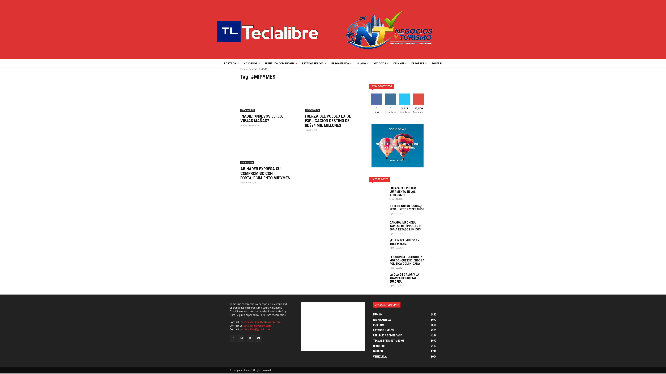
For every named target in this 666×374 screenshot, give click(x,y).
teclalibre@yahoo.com (257, 325)
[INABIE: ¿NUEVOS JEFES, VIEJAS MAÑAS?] (268, 98)
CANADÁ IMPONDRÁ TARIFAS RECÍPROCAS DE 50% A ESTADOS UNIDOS (406, 226)
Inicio (243, 69)
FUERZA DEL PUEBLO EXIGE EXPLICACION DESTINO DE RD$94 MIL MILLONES (328, 121)
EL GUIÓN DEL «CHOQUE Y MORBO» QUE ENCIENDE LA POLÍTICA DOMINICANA (407, 260)
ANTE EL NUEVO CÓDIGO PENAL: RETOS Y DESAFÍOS (407, 207)
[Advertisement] (333, 326)
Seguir (390, 94)
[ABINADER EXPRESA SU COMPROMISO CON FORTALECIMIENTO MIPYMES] (268, 150)
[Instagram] (241, 338)
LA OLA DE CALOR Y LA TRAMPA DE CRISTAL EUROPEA (404, 278)
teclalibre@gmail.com (257, 329)
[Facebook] (233, 338)
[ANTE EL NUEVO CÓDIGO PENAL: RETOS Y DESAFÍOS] (378, 210)
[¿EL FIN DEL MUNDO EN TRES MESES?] (378, 245)
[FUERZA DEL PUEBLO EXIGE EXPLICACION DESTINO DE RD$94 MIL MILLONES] (333, 98)
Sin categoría (247, 163)
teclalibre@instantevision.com (262, 322)
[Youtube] (258, 338)
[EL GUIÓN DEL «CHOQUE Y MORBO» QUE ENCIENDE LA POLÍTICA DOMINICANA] (378, 261)
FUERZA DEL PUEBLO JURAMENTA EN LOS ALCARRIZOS (403, 191)
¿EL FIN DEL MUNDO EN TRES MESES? (404, 242)
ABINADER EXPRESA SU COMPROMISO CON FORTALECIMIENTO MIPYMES (265, 173)
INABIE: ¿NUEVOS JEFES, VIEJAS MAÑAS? (261, 118)
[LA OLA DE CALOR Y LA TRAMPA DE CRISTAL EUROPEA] (378, 279)
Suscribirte (418, 94)
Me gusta (376, 94)
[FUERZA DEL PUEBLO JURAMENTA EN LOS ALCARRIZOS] (378, 192)
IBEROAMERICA (247, 110)
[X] (250, 338)
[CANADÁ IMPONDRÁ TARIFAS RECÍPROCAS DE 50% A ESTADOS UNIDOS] (378, 227)
